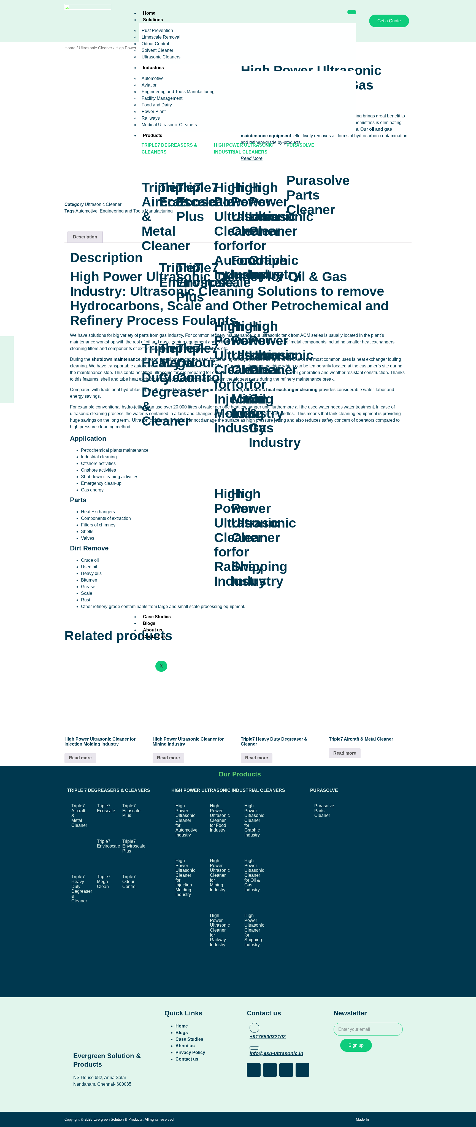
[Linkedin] (7, 377)
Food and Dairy (157, 105)
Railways (151, 118)
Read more (80, 757)
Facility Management (162, 98)
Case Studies (157, 616)
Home (149, 13)
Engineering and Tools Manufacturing (178, 91)
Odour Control (155, 43)
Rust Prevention (157, 30)
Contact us (154, 636)
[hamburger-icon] (351, 12)
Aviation (150, 85)
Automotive (153, 78)
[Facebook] (7, 343)
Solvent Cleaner (157, 50)
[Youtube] (7, 394)
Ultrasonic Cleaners (161, 57)
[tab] (85, 237)
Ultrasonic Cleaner (95, 48)
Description (85, 237)
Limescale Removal (161, 37)
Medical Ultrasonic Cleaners (169, 124)
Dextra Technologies (387, 1119)
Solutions (153, 19)
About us (152, 630)
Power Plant (154, 111)
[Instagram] (7, 360)
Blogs (149, 623)
